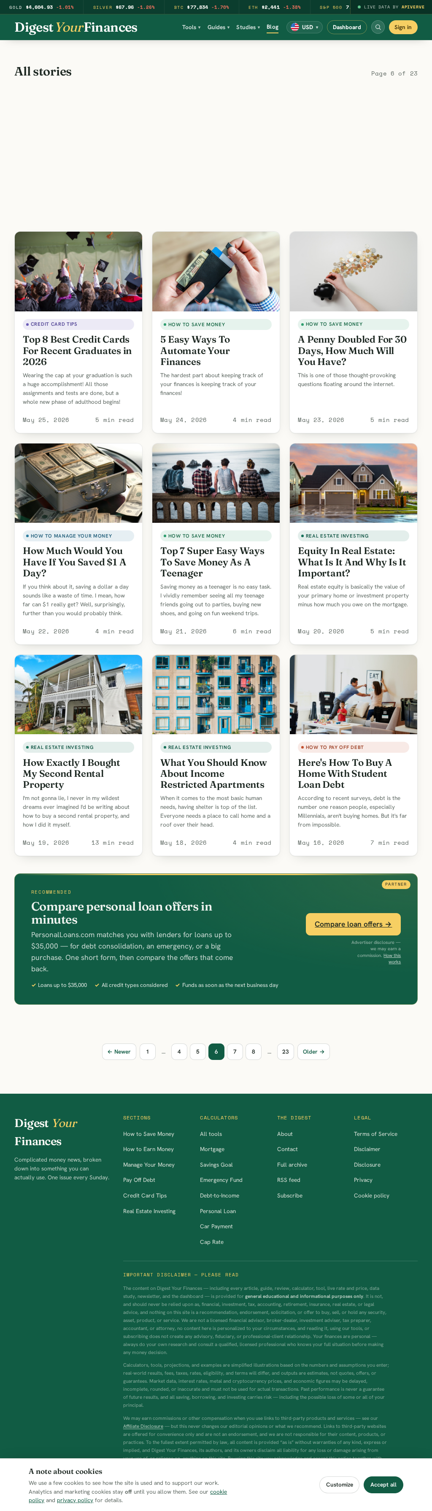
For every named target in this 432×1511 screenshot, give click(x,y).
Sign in (403, 27)
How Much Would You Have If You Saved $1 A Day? (74, 561)
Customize (339, 1484)
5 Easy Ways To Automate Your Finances (195, 350)
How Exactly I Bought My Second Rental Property (71, 773)
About (285, 1134)
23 (285, 1051)
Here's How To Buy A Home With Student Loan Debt (345, 773)
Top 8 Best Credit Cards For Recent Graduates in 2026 (77, 350)
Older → (314, 1051)
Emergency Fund (221, 1180)
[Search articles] (378, 27)
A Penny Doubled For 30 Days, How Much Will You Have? (352, 350)
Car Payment (216, 1226)
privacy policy (75, 1500)
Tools (191, 27)
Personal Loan (218, 1211)
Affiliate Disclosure (143, 1426)
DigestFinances (76, 27)
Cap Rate (212, 1242)
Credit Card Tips (145, 1195)
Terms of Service (375, 1134)
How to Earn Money (148, 1149)
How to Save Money (148, 1134)
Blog (272, 26)
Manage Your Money (149, 1164)
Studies (248, 27)
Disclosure (367, 1164)
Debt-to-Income (219, 1195)
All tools (211, 1134)
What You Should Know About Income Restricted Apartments (213, 773)
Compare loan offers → (353, 924)
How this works (392, 958)
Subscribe (289, 1195)
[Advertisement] (216, 156)
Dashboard (347, 27)
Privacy (363, 1180)
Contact (287, 1149)
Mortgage (212, 1149)
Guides (219, 27)
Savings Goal (216, 1164)
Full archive (292, 1164)
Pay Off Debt (139, 1180)
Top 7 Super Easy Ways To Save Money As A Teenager (212, 561)
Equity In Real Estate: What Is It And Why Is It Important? (352, 561)
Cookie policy (371, 1195)
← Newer (119, 1051)
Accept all (383, 1484)
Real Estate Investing (149, 1211)
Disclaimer (367, 1149)
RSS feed (288, 1180)
